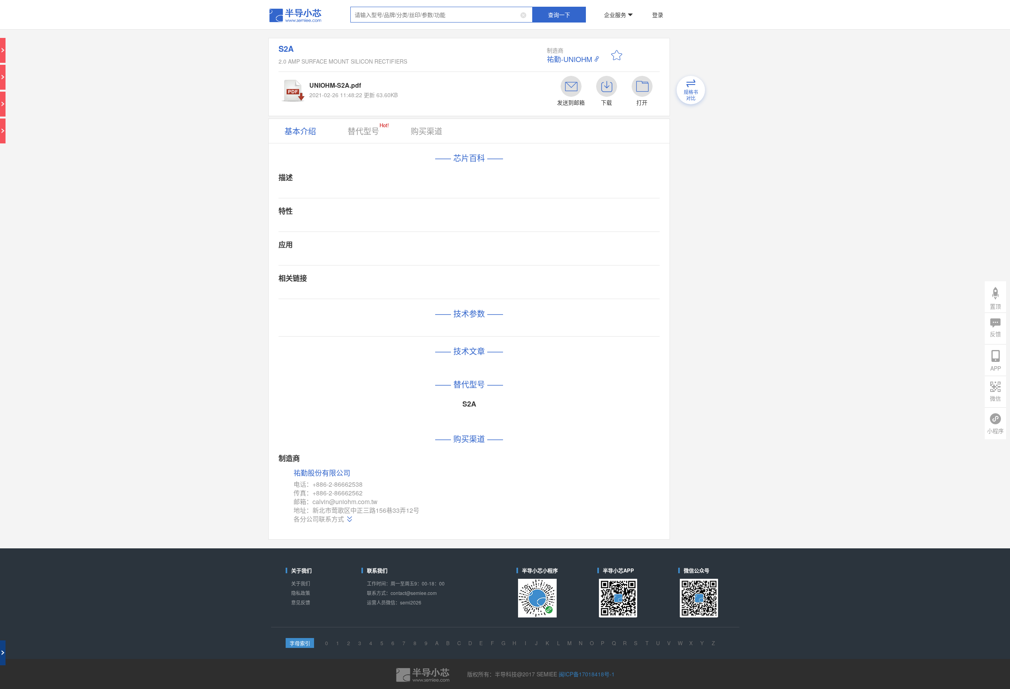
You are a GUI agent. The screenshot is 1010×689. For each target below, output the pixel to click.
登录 (606, 9)
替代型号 (413, 86)
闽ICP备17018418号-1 (558, 450)
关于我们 (368, 390)
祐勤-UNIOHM (548, 39)
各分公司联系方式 (381, 347)
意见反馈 (368, 403)
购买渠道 (451, 88)
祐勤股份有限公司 (383, 316)
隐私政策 (368, 396)
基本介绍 (368, 88)
